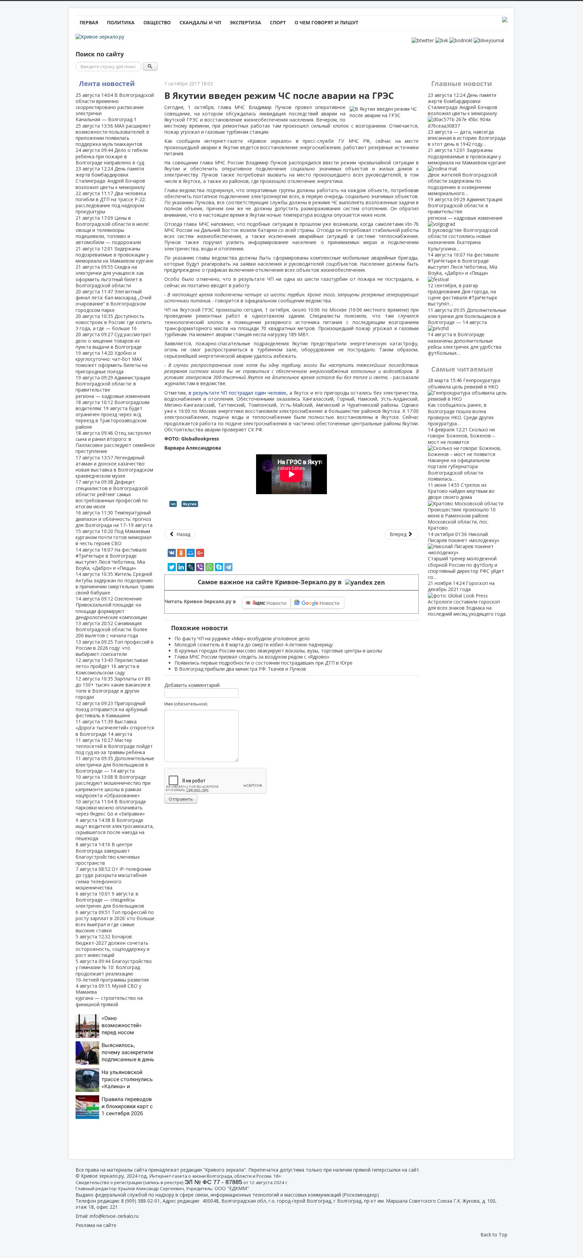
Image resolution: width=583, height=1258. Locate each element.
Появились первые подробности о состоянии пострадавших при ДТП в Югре (263, 663)
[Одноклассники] (181, 553)
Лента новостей (107, 83)
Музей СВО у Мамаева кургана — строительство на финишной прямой (109, 995)
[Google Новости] (317, 602)
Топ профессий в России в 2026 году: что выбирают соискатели (115, 648)
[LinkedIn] (181, 567)
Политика (121, 22)
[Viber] (200, 567)
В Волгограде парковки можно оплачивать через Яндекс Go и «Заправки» (111, 807)
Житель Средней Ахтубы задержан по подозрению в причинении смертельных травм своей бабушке (115, 583)
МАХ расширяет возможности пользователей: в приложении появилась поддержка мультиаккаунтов (113, 135)
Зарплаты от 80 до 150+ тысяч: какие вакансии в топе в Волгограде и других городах (113, 687)
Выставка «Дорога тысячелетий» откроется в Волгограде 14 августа (115, 727)
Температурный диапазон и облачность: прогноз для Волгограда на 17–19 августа (114, 518)
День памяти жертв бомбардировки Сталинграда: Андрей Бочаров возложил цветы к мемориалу (110, 177)
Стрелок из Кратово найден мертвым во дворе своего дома (462, 506)
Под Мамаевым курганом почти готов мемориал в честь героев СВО (113, 537)
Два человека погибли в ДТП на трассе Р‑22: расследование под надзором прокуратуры (111, 202)
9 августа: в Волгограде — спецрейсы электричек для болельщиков (110, 899)
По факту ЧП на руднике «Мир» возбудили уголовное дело (242, 638)
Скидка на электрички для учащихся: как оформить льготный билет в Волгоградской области (110, 276)
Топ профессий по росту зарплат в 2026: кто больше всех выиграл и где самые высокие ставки (115, 921)
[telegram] (228, 567)
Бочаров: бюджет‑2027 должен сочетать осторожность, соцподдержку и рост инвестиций (112, 945)
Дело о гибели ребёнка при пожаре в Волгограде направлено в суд (112, 156)
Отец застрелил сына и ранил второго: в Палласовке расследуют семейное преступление (115, 442)
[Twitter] (172, 567)
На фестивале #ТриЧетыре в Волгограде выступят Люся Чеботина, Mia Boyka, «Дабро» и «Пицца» (111, 558)
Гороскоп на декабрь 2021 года (467, 598)
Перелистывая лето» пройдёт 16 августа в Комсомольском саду (112, 666)
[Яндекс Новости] (266, 602)
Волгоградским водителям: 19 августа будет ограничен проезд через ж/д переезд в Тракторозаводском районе (112, 414)
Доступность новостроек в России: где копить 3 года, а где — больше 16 (114, 322)
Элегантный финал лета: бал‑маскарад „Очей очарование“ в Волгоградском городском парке (113, 300)
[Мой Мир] (191, 553)
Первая (89, 22)
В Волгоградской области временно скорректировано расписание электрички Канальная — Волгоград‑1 (115, 107)
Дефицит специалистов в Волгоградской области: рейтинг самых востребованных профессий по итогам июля (112, 494)
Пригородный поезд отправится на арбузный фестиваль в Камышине (111, 709)
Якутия (190, 503)
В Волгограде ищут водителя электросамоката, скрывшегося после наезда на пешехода (115, 829)
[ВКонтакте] (172, 553)
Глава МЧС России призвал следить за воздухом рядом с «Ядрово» (251, 656)
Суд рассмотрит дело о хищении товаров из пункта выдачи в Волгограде (113, 340)
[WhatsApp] (209, 567)
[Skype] (219, 567)
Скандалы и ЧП (200, 22)
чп (173, 503)
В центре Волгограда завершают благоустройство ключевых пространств (108, 853)
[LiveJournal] (191, 567)
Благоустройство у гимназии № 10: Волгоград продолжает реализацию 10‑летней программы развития (114, 970)
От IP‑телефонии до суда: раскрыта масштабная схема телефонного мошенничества (113, 878)
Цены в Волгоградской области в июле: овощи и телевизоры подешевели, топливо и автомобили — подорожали (112, 230)
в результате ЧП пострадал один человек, (239, 393)
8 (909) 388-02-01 (140, 1201)
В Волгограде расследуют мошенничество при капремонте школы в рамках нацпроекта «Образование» (113, 786)
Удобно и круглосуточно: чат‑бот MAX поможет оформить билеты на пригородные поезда (111, 362)
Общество (157, 22)
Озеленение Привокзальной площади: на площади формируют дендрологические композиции (111, 607)
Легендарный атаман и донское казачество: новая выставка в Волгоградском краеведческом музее (114, 466)
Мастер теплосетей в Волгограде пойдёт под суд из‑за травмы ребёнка (114, 746)
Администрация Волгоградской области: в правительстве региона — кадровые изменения (113, 386)
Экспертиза (245, 22)
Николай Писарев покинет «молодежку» (466, 555)
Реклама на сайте (96, 1225)
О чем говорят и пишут (326, 22)
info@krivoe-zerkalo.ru (114, 1216)
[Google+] (200, 553)
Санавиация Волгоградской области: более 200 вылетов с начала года (111, 629)
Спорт (278, 22)
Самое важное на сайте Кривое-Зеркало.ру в (271, 582)
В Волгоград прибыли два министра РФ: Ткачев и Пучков (240, 669)
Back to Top (493, 1234)
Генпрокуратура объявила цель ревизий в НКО (464, 401)
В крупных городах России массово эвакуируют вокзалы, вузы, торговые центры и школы (278, 650)
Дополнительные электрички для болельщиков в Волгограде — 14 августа (115, 764)
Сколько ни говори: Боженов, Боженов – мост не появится (461, 454)
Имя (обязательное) (185, 704)
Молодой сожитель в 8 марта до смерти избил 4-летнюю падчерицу (253, 644)
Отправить (181, 799)
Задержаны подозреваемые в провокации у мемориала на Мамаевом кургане (115, 254)
